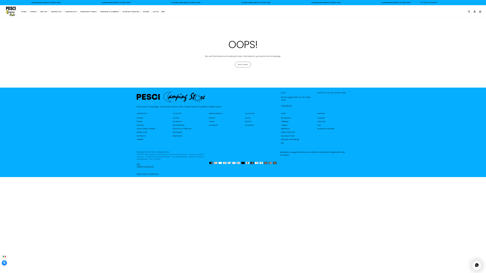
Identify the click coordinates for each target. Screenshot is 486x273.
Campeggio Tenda (88, 12)
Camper (321, 118)
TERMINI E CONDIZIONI (145, 166)
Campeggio (142, 113)
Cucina (140, 118)
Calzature (250, 113)
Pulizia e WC (142, 132)
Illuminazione (179, 125)
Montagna (177, 132)
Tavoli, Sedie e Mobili (146, 128)
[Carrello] (480, 12)
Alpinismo (285, 128)
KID (282, 143)
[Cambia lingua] (4, 256)
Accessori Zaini (288, 136)
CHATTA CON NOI (430, 2)
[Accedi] (474, 11)
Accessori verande (325, 128)
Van (319, 125)
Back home (243, 64)
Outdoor (177, 113)
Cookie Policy (153, 174)
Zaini (283, 113)
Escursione (286, 118)
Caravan (321, 121)
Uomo (212, 121)
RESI (138, 164)
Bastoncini (177, 136)
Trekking (284, 121)
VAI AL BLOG (286, 105)
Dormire (140, 125)
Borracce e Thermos (182, 128)
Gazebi (140, 139)
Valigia (284, 125)
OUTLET (156, 12)
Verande (321, 113)
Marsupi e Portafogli (290, 139)
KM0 (163, 12)
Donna (212, 118)
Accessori (141, 136)
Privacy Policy (142, 174)
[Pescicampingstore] (171, 97)
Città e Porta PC (288, 132)
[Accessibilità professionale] (4, 262)
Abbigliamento (216, 113)
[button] (469, 11)
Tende (139, 121)
